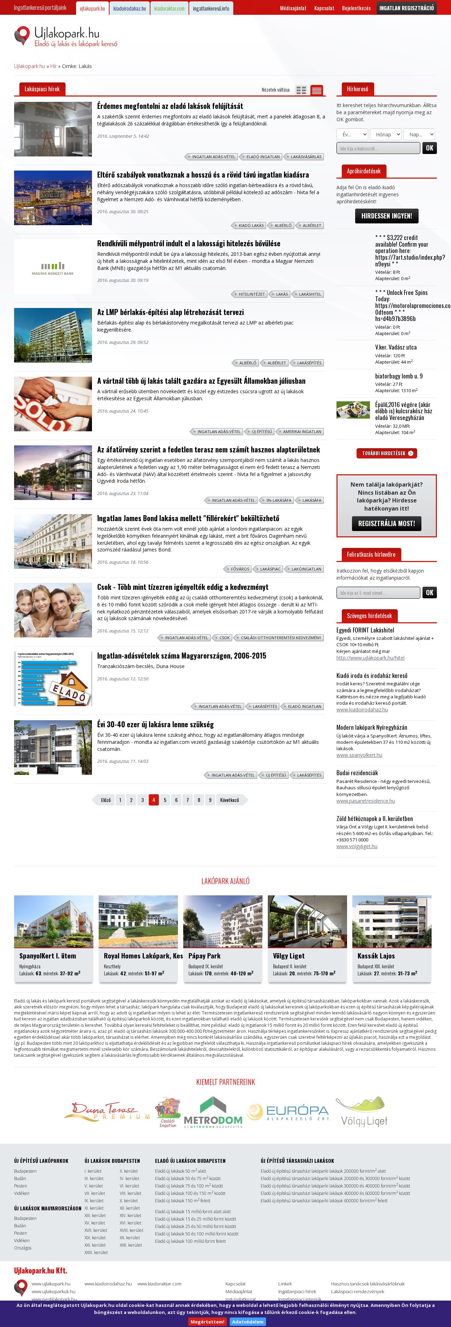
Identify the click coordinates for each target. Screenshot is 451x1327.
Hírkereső (357, 89)
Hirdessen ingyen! (387, 215)
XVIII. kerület (131, 1230)
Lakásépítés (309, 362)
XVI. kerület (130, 1223)
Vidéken (22, 1193)
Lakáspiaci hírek (42, 89)
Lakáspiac (270, 569)
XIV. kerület (130, 1215)
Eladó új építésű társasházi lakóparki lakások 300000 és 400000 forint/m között (335, 1186)
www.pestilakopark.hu (54, 1299)
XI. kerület (94, 1208)
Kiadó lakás (251, 225)
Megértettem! (207, 1322)
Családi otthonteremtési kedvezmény (281, 637)
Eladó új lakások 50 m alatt (180, 1171)
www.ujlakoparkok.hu (53, 1291)
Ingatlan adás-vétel (213, 156)
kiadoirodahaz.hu (129, 8)
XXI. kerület (95, 1245)
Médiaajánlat (293, 8)
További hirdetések (384, 453)
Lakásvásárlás (306, 156)
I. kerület (93, 1171)
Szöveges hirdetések (369, 615)
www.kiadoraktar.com (159, 1283)
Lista (316, 90)
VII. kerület (95, 1193)
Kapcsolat (324, 8)
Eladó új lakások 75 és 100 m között (189, 1186)
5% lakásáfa (278, 500)
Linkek (285, 1283)
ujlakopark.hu (92, 8)
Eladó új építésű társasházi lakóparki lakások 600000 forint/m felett (324, 1201)
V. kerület (94, 1186)
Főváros (240, 569)
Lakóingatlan (306, 569)
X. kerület (129, 1201)
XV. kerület (95, 1223)
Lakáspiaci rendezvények (357, 1291)
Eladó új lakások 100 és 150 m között (190, 1193)
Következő (229, 799)
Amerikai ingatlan (302, 431)
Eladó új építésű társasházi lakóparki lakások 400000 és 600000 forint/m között (335, 1193)
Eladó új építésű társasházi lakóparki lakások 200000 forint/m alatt (323, 1171)
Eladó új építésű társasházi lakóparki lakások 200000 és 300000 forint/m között (335, 1178)
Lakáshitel (310, 294)
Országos (22, 1248)
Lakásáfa (312, 500)
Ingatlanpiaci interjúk (299, 1299)
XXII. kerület (131, 1245)
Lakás (282, 294)
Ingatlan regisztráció (406, 8)
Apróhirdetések (364, 171)
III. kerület (94, 1178)
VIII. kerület (130, 1193)
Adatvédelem (248, 1322)
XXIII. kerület (96, 1252)
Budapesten (25, 1171)
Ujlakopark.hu (29, 66)
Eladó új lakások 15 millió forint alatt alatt (193, 1212)
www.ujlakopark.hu (51, 1283)
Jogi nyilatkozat (241, 1299)
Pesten (20, 1186)
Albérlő (283, 225)
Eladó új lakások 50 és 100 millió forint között (197, 1234)
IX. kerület (94, 1201)
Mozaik (301, 90)
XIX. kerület (95, 1238)
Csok (225, 637)
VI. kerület (129, 1186)
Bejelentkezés (356, 8)
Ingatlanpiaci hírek (297, 1291)
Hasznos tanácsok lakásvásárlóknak (367, 1283)
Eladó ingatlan (263, 156)
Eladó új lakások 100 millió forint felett (190, 1241)
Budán (20, 1178)
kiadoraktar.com (169, 8)
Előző (106, 799)
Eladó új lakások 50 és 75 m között (188, 1178)
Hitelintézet (252, 294)
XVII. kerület (96, 1230)
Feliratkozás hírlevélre (371, 554)
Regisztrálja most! (386, 523)
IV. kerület (129, 1178)
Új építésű (262, 431)
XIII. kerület (95, 1215)
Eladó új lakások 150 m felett (182, 1201)
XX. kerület (130, 1238)
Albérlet (312, 225)
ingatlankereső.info (211, 8)
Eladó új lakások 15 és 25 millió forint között (195, 1219)
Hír (53, 66)
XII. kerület (130, 1208)
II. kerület (129, 1171)
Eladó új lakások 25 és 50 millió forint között (195, 1226)
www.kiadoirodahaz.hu (108, 1283)
